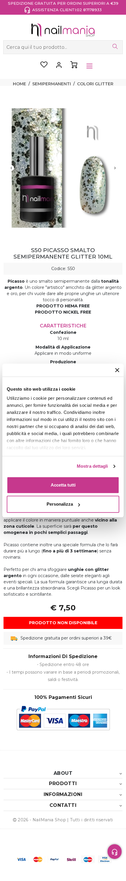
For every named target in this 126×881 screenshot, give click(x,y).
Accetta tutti (63, 484)
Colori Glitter (95, 83)
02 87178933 (89, 9)
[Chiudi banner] (117, 370)
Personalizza (60, 504)
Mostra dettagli (92, 466)
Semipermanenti (51, 83)
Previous (11, 168)
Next (115, 168)
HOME (19, 83)
